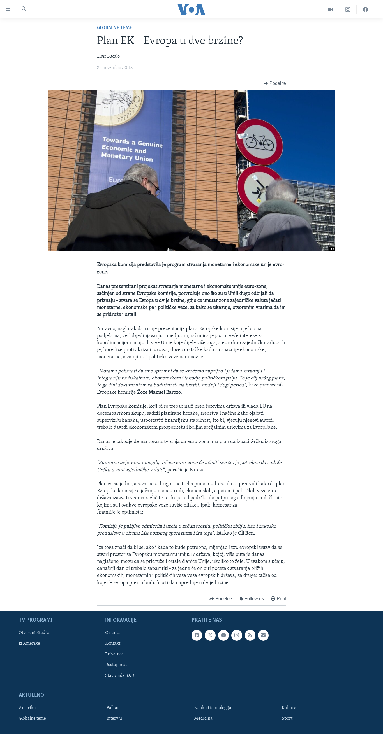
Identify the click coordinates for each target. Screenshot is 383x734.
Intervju (114, 718)
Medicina (203, 718)
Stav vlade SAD (119, 676)
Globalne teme (114, 28)
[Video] (330, 9)
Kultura (289, 708)
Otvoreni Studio (34, 633)
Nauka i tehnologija (212, 708)
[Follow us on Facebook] (197, 635)
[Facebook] (365, 9)
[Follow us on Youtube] (223, 635)
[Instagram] (348, 9)
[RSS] (250, 635)
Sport (287, 718)
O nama (112, 633)
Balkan (113, 708)
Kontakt (112, 644)
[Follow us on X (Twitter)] (210, 635)
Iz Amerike (29, 644)
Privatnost (115, 654)
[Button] (275, 83)
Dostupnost (116, 665)
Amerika (27, 708)
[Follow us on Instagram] (236, 635)
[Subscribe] (263, 635)
